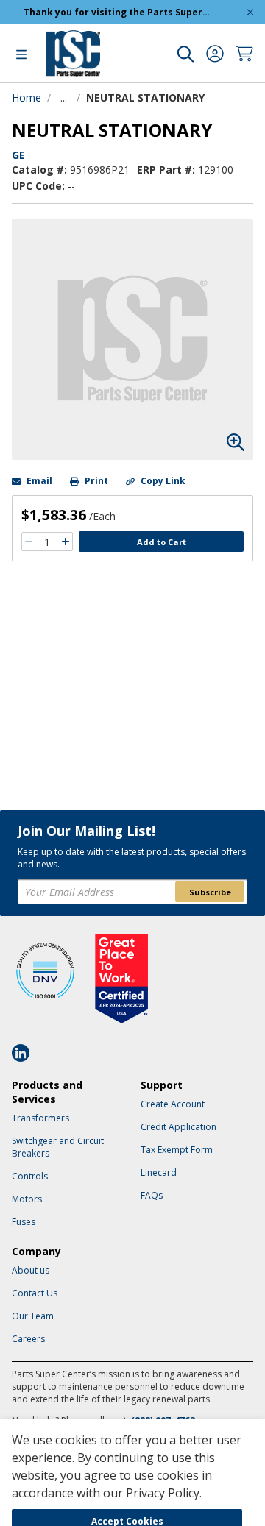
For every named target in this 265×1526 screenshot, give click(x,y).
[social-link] (25, 1053)
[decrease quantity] (28, 541)
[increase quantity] (65, 541)
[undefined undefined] (185, 54)
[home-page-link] (73, 53)
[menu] (21, 54)
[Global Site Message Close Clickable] (250, 12)
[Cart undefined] (244, 54)
